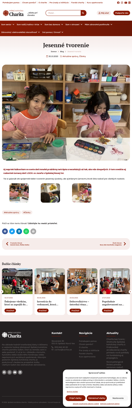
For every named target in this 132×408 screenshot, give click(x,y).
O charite (43, 2)
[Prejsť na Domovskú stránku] (13, 12)
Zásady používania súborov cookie (86, 404)
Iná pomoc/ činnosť (51, 32)
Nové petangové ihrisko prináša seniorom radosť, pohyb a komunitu (115, 366)
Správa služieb (72, 392)
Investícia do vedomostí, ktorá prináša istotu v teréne (49, 304)
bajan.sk (57, 402)
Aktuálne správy (70, 56)
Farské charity (77, 2)
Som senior (6, 24)
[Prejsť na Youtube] (126, 2)
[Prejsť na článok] (17, 281)
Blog (62, 51)
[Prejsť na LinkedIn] (129, 2)
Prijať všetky (75, 398)
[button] (127, 372)
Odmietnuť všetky (96, 398)
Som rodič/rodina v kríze (28, 24)
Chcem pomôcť (29, 2)
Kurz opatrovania (95, 2)
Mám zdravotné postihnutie (97, 24)
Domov (54, 51)
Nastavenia (118, 398)
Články (82, 56)
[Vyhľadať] (83, 13)
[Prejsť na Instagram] (122, 2)
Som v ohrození (72, 24)
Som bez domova (52, 24)
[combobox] (63, 13)
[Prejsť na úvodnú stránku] (11, 335)
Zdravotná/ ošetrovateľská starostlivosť (19, 32)
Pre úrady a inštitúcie (59, 2)
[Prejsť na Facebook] (118, 2)
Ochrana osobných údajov (110, 404)
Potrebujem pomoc (11, 2)
